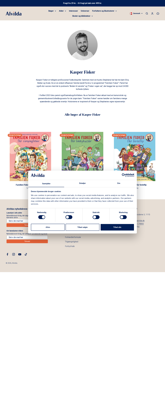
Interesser (73, 11)
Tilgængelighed (71, 242)
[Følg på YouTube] (19, 254)
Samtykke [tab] (46, 183)
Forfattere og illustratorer (103, 11)
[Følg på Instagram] (13, 254)
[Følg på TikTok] (26, 254)
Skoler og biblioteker (81, 16)
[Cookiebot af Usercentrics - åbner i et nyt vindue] (123, 175)
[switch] (68, 217)
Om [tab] (118, 183)
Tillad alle (117, 227)
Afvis (48, 227)
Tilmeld (27, 225)
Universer (85, 11)
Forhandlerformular (73, 237)
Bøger (51, 11)
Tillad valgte (82, 227)
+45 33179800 (137, 224)
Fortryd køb (70, 246)
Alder (61, 11)
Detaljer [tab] (82, 183)
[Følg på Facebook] (7, 254)
